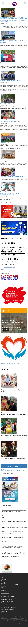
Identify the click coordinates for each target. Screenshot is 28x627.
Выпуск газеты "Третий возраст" (8, 596)
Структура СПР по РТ (5, 582)
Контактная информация (7, 609)
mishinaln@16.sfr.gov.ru (9, 267)
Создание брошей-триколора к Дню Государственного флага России (11, 120)
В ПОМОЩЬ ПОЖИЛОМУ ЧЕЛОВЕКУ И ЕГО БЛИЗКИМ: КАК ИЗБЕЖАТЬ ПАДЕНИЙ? (11, 362)
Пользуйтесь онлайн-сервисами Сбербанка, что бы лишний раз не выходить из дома (14, 510)
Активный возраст (6, 505)
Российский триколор (7, 103)
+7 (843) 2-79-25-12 (10, 261)
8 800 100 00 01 (9, 243)
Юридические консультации (8, 607)
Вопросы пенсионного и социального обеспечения (12, 595)
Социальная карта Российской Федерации (12, 537)
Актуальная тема (5, 593)
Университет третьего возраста (7, 601)
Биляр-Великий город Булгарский (10, 80)
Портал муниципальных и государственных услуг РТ (14, 522)
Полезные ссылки (7, 473)
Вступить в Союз (14, 466)
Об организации (4, 580)
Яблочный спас (5, 142)
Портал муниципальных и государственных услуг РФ (14, 516)
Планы (2, 587)
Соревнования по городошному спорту (12, 63)
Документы (3, 586)
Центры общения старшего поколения (9, 604)
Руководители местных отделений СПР (9, 584)
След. (14, 204)
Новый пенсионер (6, 541)
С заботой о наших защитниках (9, 160)
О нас (2, 577)
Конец (17, 204)
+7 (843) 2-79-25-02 (10, 259)
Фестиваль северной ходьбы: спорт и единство (11, 41)
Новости (3, 590)
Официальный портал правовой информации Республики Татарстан (13, 532)
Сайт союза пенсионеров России (13, 470)
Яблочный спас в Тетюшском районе (11, 176)
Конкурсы (4, 369)
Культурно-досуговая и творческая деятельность (11, 602)
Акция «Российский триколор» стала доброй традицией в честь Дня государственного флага (11, 193)
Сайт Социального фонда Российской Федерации (14, 527)
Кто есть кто (3, 579)
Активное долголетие (6, 599)
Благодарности (4, 583)
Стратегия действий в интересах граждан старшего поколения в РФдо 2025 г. (12, 546)
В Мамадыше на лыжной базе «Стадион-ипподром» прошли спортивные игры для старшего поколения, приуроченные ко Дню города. (13, 19)
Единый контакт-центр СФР (11, 238)
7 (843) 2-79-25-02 (9, 264)
